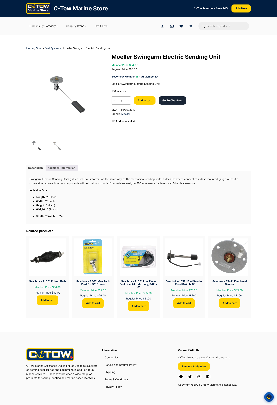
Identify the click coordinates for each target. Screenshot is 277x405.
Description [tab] (35, 167)
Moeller (125, 113)
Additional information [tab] (61, 167)
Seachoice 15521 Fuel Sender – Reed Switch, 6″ (184, 283)
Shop (39, 48)
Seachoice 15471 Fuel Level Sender (229, 283)
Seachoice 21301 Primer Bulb (47, 281)
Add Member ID (148, 76)
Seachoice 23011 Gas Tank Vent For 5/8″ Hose (93, 283)
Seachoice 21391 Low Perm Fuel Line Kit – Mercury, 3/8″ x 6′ (138, 284)
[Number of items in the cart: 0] (190, 26)
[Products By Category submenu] (57, 26)
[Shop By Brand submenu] (86, 26)
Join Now (241, 8)
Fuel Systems (53, 48)
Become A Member (123, 76)
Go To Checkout (172, 100)
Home (30, 48)
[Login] (162, 26)
